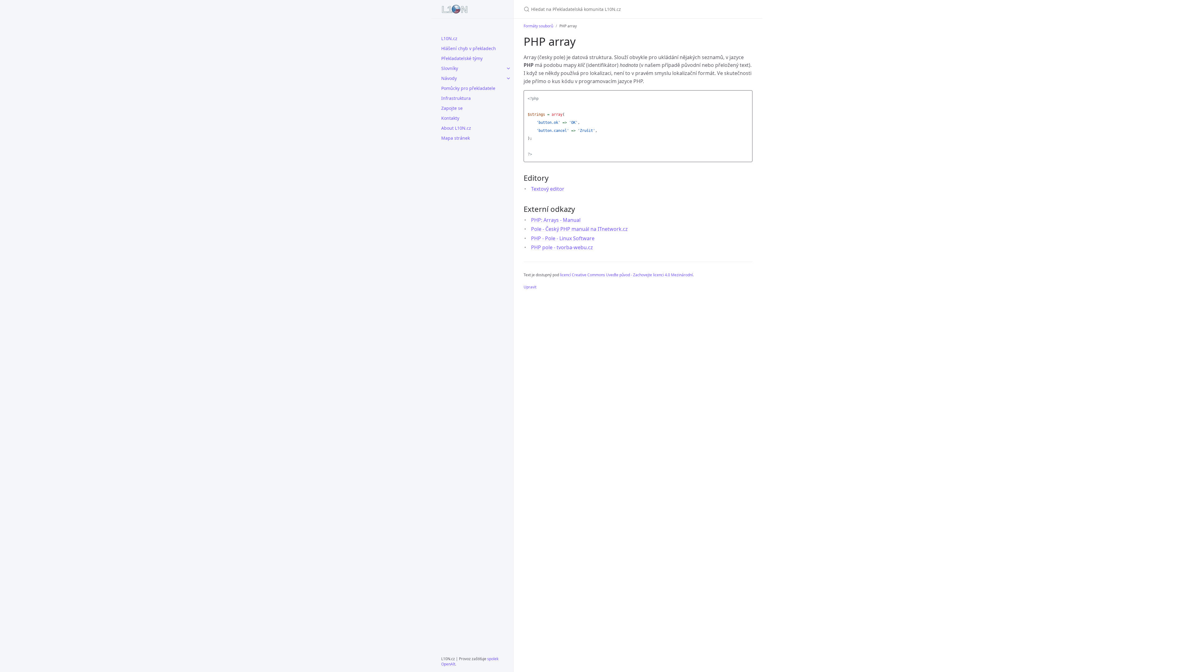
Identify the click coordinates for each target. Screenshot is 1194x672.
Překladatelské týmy (462, 58)
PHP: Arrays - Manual (556, 220)
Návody (449, 78)
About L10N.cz (456, 128)
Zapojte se (452, 108)
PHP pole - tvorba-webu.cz (562, 247)
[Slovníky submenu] (508, 68)
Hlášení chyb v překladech (468, 48)
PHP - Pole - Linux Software (563, 238)
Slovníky (449, 68)
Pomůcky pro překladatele (468, 88)
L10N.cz (449, 38)
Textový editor (547, 188)
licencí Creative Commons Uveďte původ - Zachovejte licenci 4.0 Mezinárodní (626, 275)
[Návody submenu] (508, 78)
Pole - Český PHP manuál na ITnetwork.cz (579, 229)
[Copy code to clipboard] (746, 96)
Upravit (530, 287)
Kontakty (450, 118)
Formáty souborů (538, 26)
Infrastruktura (456, 98)
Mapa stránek (455, 138)
